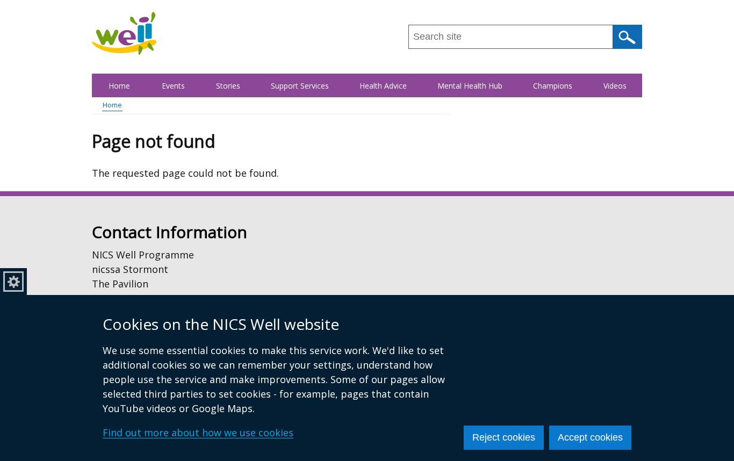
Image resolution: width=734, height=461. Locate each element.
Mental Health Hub (469, 86)
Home (119, 86)
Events (173, 86)
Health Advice (383, 86)
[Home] (124, 33)
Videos (615, 86)
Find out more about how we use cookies (198, 432)
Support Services (300, 86)
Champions (552, 86)
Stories (228, 86)
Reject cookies (503, 437)
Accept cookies (590, 437)
